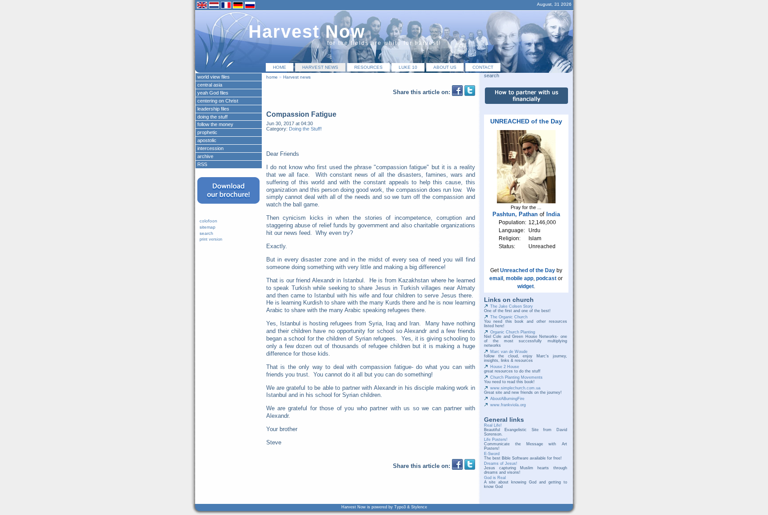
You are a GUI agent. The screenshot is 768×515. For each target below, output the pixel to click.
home (279, 67)
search (206, 233)
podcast (546, 278)
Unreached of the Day (527, 270)
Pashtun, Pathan (515, 214)
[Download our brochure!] (228, 206)
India (553, 214)
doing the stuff (212, 116)
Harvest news (320, 67)
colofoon (208, 220)
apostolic (206, 140)
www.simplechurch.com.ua (515, 388)
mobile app (519, 278)
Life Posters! (496, 439)
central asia (209, 84)
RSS (202, 164)
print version (211, 239)
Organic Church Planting (512, 332)
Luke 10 (408, 67)
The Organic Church (509, 317)
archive (205, 156)
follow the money (215, 124)
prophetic (207, 132)
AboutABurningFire (507, 398)
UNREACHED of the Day (526, 121)
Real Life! (493, 425)
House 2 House (504, 366)
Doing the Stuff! (305, 128)
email (496, 278)
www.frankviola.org (508, 405)
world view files (213, 76)
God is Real (495, 477)
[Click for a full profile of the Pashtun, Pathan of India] (526, 201)
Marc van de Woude (509, 351)
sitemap (208, 227)
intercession (210, 148)
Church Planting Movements (516, 377)
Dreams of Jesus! (500, 463)
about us (444, 67)
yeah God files (212, 92)
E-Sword (492, 454)
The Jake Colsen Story (511, 306)
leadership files (213, 108)
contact (482, 67)
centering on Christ (217, 100)
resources (368, 67)
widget (525, 286)
